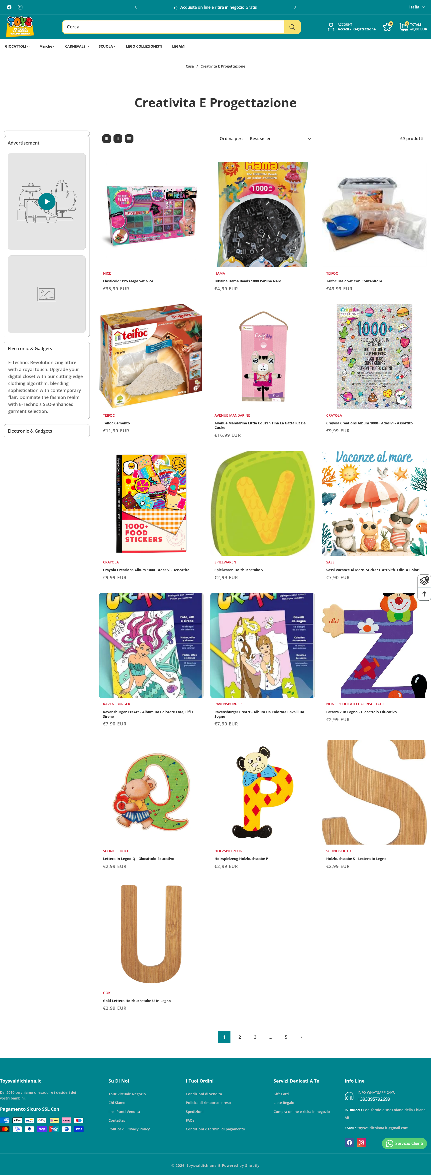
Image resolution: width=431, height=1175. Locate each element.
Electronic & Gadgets (30, 348)
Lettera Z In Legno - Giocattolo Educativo (361, 712)
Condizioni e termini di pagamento (215, 1129)
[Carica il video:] (47, 201)
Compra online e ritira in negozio (302, 1111)
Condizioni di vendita (204, 1094)
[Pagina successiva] (301, 1036)
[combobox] (181, 26)
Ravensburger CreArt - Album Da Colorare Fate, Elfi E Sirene (148, 714)
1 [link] (224, 1037)
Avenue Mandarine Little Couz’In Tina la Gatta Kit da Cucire (260, 425)
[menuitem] (17, 46)
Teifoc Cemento (116, 423)
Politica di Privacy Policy (129, 1129)
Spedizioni (195, 1111)
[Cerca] (292, 26)
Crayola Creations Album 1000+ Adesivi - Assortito (369, 423)
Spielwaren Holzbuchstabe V (239, 570)
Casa (190, 66)
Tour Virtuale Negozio (127, 1094)
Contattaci (117, 1120)
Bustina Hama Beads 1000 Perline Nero (248, 281)
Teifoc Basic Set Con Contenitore (354, 281)
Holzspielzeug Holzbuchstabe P (241, 858)
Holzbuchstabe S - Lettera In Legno (356, 858)
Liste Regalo (284, 1102)
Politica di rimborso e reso (208, 1102)
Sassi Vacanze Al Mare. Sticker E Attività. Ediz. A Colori (373, 570)
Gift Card (281, 1094)
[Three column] (106, 138)
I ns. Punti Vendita (124, 1111)
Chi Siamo (116, 1102)
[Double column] (117, 138)
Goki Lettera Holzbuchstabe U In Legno (137, 1001)
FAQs (190, 1120)
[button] (295, 7)
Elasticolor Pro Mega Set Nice (128, 281)
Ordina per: (231, 138)
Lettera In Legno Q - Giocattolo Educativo (138, 858)
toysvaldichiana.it (204, 1165)
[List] (129, 138)
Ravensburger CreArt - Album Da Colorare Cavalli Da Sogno (259, 714)
